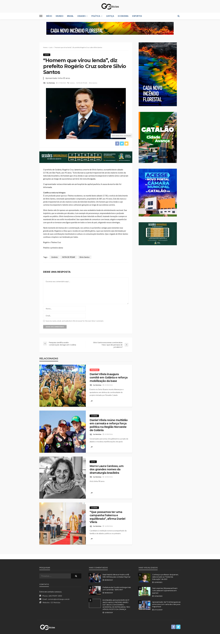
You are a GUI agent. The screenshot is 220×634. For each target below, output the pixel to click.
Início (49, 16)
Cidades (81, 16)
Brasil (70, 16)
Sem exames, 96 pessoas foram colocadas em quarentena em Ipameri (164, 590)
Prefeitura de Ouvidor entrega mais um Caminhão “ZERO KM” (117, 588)
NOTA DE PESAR (81, 83)
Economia (123, 16)
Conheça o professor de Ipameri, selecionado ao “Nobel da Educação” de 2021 (165, 577)
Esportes (137, 16)
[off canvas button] (40, 16)
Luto (47, 55)
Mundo (59, 16)
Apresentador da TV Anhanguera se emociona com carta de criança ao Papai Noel (166, 604)
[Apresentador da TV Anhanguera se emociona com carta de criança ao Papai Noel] (144, 605)
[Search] (178, 16)
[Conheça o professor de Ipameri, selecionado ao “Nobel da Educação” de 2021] (144, 577)
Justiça (110, 16)
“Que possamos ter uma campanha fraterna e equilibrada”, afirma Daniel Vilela (107, 517)
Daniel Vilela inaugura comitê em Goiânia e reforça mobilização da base (108, 378)
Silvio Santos (93, 83)
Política (95, 16)
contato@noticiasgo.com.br (59, 599)
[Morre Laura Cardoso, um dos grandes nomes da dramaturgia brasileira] (62, 478)
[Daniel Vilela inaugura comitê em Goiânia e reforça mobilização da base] (62, 386)
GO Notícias (55, 602)
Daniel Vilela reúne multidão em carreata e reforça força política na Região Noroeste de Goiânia (109, 425)
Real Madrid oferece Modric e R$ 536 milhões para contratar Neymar (116, 576)
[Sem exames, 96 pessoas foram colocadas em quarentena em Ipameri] (144, 591)
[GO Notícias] (110, 6)
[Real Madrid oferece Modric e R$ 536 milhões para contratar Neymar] (95, 577)
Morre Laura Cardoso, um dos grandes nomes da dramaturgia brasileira (106, 469)
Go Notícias (51, 83)
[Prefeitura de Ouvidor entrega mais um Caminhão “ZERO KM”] (95, 590)
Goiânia (72, 83)
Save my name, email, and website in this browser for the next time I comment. (75, 321)
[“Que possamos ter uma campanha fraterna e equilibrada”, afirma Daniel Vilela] (62, 523)
